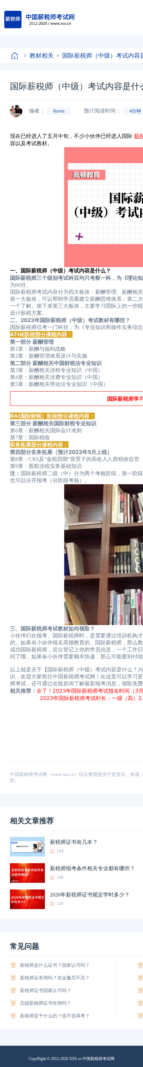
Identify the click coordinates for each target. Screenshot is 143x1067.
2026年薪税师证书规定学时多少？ (90, 894)
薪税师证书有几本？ (74, 842)
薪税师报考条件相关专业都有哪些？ (92, 868)
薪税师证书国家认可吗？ (45, 990)
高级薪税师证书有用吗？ (45, 1003)
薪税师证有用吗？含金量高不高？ (55, 977)
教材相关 (42, 55)
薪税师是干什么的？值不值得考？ (55, 1015)
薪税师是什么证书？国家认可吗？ (55, 965)
